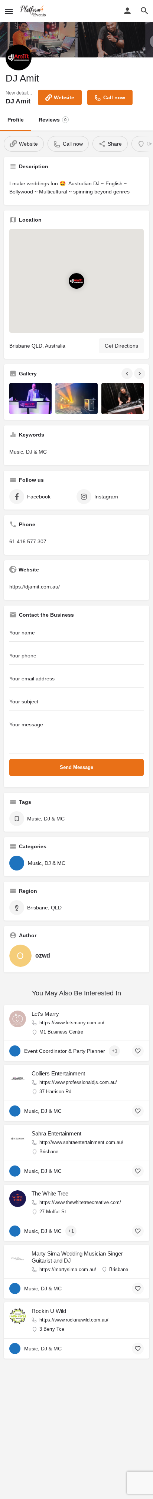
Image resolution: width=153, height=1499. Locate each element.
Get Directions (121, 346)
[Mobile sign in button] (127, 11)
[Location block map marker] (76, 280)
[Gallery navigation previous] (127, 373)
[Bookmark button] (138, 1051)
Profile (15, 120)
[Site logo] (34, 11)
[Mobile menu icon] (9, 11)
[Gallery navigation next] (140, 373)
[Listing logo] (19, 57)
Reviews (52, 120)
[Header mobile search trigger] (144, 11)
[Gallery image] (30, 399)
